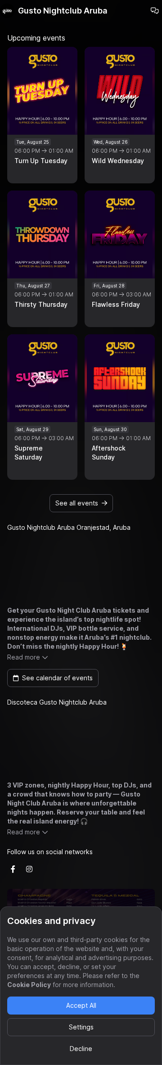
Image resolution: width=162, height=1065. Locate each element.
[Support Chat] (155, 11)
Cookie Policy (29, 984)
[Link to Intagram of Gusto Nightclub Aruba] (29, 869)
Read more (23, 657)
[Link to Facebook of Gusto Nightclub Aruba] (13, 869)
